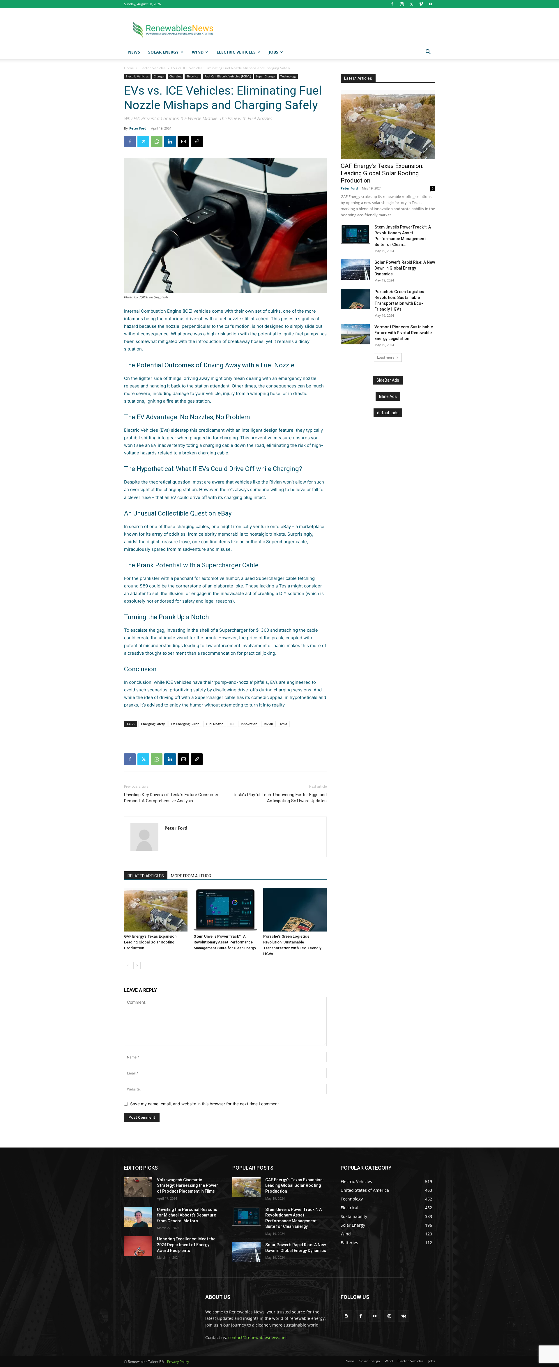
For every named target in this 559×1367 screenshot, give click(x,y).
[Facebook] (392, 4)
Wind (198, 52)
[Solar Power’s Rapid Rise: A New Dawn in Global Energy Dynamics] (355, 269)
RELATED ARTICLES (146, 876)
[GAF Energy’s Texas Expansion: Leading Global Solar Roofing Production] (155, 910)
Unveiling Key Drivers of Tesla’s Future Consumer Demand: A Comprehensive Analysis (171, 797)
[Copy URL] (197, 141)
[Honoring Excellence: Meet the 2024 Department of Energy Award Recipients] (138, 1246)
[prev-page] (127, 965)
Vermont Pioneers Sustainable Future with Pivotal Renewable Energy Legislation (403, 333)
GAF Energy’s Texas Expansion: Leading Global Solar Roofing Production (150, 942)
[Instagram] (401, 4)
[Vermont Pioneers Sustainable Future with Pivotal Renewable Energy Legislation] (355, 334)
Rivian (275, 482)
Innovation (249, 724)
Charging (175, 76)
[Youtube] (430, 4)
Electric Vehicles (236, 52)
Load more (386, 357)
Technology (288, 76)
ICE (232, 724)
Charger (159, 76)
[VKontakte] (403, 1316)
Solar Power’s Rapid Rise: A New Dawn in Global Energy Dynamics (404, 268)
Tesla (284, 586)
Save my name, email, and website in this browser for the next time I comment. (205, 1103)
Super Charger (265, 76)
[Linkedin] (170, 141)
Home (129, 67)
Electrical (192, 76)
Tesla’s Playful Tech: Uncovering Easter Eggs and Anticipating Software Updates (280, 797)
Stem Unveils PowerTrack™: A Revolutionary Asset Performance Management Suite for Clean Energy (225, 942)
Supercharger (270, 578)
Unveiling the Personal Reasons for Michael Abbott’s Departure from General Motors (187, 1215)
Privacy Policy (178, 1361)
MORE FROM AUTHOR (191, 876)
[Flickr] (375, 1316)
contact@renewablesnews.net (257, 1337)
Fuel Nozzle (214, 724)
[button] (428, 52)
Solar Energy (163, 52)
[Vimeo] (421, 4)
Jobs (273, 52)
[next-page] (137, 965)
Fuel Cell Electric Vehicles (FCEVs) (227, 76)
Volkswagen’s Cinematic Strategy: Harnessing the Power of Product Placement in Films (187, 1185)
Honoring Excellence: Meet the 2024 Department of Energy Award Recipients (186, 1245)
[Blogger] (346, 1316)
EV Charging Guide (185, 724)
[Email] (183, 141)
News (134, 52)
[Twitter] (411, 4)
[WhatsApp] (156, 141)
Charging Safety (153, 724)
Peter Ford (137, 128)
